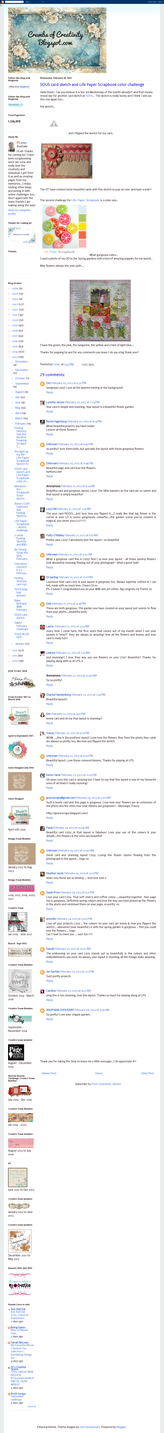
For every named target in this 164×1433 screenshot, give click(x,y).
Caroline (51, 991)
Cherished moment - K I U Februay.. (21, 569)
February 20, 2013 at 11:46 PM (75, 463)
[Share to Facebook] (90, 364)
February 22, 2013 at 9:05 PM (75, 756)
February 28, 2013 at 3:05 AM (92, 1010)
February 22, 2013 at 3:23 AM (72, 626)
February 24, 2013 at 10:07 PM (74, 919)
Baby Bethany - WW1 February (21, 605)
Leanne (50, 653)
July (17, 397)
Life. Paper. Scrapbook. (85, 200)
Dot (48, 383)
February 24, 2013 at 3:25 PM (81, 873)
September (22, 383)
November (21, 370)
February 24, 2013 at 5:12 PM (77, 892)
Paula (49, 828)
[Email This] (83, 364)
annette (51, 919)
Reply (49, 392)
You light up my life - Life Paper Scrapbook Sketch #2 (21, 458)
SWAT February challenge (21, 626)
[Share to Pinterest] (92, 364)
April (18, 413)
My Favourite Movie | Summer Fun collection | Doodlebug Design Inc (22, 1351)
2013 (15, 357)
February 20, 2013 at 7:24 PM (82, 402)
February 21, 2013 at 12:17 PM (76, 577)
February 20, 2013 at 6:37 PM (69, 383)
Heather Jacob (55, 873)
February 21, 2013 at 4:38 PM (69, 603)
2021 (15, 315)
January (20, 644)
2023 (15, 304)
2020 (15, 320)
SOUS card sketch (20, 617)
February (21, 423)
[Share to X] (88, 364)
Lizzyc (23, 143)
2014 (15, 351)
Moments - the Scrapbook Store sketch (21, 492)
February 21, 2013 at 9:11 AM (81, 535)
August (19, 392)
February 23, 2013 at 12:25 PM (79, 775)
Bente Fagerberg (56, 421)
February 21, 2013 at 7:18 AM (74, 509)
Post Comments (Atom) (106, 1084)
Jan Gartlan (53, 971)
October (20, 378)
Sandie (50, 949)
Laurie (50, 626)
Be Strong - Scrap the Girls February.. (21, 554)
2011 (15, 655)
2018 (15, 330)
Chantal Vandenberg (58, 694)
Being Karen (18, 1327)
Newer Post (49, 1073)
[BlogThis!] (85, 364)
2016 (15, 341)
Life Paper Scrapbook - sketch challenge (21, 526)
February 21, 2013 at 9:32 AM (75, 554)
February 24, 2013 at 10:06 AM (71, 828)
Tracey (50, 733)
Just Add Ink (18, 1309)
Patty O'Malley (55, 535)
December (21, 361)
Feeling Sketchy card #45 (20, 581)
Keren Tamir (53, 775)
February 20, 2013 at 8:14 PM (84, 421)
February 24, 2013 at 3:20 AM (93, 798)
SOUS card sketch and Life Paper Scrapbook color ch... (22, 475)
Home (98, 1073)
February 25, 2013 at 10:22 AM (73, 949)
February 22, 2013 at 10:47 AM (79, 675)
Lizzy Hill (51, 509)
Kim (48, 714)
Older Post (147, 1073)
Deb (48, 603)
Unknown (52, 444)
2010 (15, 661)
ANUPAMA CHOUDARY (60, 1010)
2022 (15, 309)
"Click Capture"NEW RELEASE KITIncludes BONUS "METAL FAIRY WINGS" (22, 1378)
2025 (15, 293)
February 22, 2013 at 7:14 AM (73, 653)
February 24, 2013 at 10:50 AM (76, 850)
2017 (15, 336)
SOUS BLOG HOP (21, 636)
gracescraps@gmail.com (60, 798)
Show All (32, 1407)
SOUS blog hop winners (20, 592)
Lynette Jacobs (55, 402)
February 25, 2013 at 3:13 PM (77, 971)
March (19, 418)
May (18, 408)
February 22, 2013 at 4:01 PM (68, 714)
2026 (15, 288)
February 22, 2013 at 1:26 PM (88, 694)
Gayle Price (53, 892)
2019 (15, 325)
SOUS (89, 96)
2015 (15, 346)
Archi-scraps (18, 1393)
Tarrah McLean (20, 1342)
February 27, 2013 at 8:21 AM (74, 991)
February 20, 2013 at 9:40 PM (75, 444)
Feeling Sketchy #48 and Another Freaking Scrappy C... (20, 437)
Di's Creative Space (18, 1368)
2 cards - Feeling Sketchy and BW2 (20, 540)
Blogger (121, 1427)
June (18, 402)
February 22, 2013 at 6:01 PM (72, 733)
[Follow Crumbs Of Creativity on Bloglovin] (19, 87)
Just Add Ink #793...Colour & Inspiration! (19, 1315)
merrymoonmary (90, 1427)
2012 (15, 650)
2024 (15, 299)
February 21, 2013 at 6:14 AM (78, 486)
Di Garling (52, 577)
